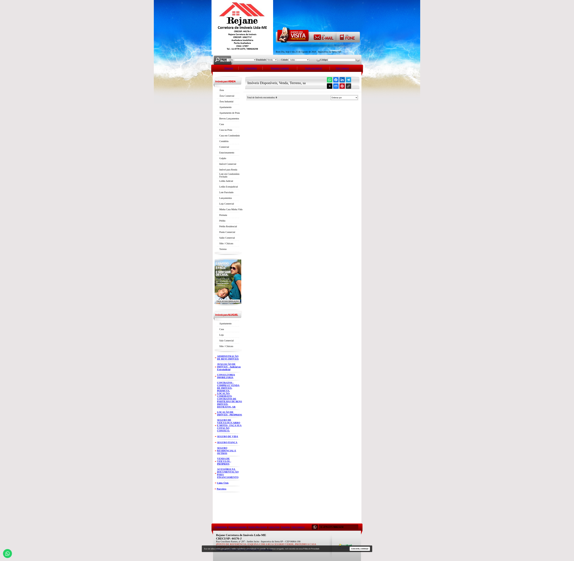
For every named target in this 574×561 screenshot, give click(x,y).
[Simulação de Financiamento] (228, 305)
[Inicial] (242, 54)
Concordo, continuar (359, 549)
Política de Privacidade (311, 549)
